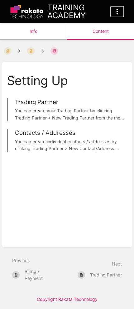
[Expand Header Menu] (117, 11)
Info (33, 31)
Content (101, 31)
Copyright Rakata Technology (67, 299)
